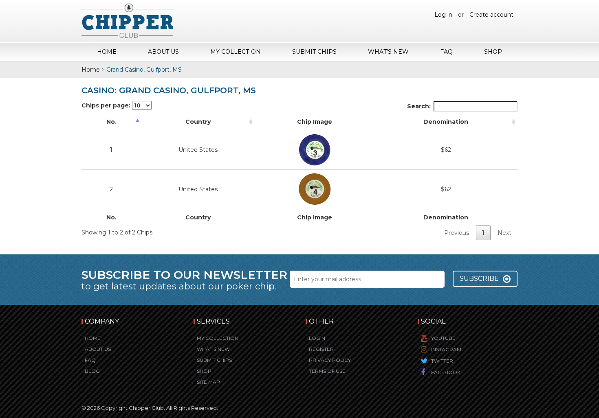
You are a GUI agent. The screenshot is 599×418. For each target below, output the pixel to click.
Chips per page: (106, 105)
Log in (443, 14)
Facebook (445, 372)
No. (111, 121)
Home (107, 51)
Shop (493, 51)
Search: (419, 106)
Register (321, 349)
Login (317, 338)
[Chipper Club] (127, 20)
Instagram (446, 349)
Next (504, 232)
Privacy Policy (330, 360)
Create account (491, 14)
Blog (92, 371)
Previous (456, 232)
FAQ (446, 51)
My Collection (235, 51)
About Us (163, 51)
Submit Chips (314, 51)
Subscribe (479, 278)
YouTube (443, 338)
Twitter (442, 361)
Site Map (208, 382)
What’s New (388, 51)
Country (198, 121)
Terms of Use (327, 371)
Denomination (445, 121)
